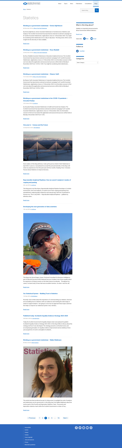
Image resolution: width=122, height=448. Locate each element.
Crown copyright (28, 437)
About (59, 3)
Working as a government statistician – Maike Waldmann (42, 340)
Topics (65, 3)
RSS (87, 38)
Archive (26, 429)
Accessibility (28, 427)
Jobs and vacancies (29, 439)
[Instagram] (91, 427)
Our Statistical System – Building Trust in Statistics (40, 293)
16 (58, 418)
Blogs (95, 3)
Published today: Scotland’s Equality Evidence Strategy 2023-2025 (45, 316)
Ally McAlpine (37, 127)
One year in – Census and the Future (35, 125)
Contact (26, 432)
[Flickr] (83, 427)
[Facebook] (76, 427)
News (71, 3)
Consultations (88, 3)
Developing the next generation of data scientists (40, 206)
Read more (26, 43)
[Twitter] (80, 427)
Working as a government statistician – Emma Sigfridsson (42, 26)
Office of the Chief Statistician (40, 28)
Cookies (27, 434)
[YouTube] (87, 427)
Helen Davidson (35, 342)
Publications (79, 3)
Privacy (26, 442)
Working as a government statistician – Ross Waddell (41, 50)
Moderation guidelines (30, 444)
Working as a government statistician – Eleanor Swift (41, 74)
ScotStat (82, 51)
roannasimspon (35, 318)
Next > (65, 418)
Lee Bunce (35, 103)
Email (94, 38)
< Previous (31, 418)
